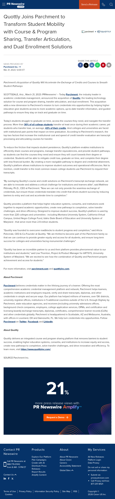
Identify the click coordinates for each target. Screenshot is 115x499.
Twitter (23, 321)
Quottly (76, 98)
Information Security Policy (47, 491)
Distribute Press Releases (39, 467)
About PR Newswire (69, 456)
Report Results (39, 471)
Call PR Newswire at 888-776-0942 (16, 463)
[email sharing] (108, 65)
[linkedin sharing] (91, 65)
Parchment (72, 94)
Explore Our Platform (41, 456)
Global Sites (65, 470)
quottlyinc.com (61, 268)
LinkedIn (48, 321)
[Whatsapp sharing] (97, 65)
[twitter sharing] (86, 66)
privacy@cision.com (100, 477)
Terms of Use (10, 491)
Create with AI (38, 462)
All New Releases (96, 456)
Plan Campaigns (39, 459)
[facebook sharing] (80, 65)
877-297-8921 (97, 483)
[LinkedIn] (5, 478)
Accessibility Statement (70, 465)
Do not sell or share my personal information (99, 469)
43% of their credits (55, 128)
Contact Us (9, 474)
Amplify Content (39, 474)
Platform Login (94, 459)
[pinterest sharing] (103, 65)
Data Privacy (93, 462)
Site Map (66, 491)
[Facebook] (8, 478)
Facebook (33, 321)
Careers (63, 462)
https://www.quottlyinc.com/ (36, 349)
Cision (96, 494)
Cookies (9, 494)
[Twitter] (12, 478)
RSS (75, 491)
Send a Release (89, 4)
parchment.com (40, 268)
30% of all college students (38, 124)
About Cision (66, 459)
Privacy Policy (25, 491)
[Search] (111, 4)
